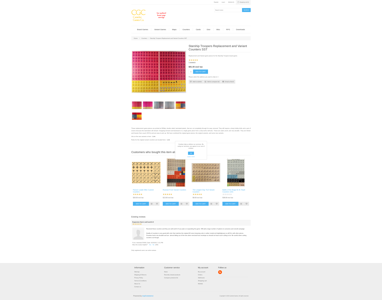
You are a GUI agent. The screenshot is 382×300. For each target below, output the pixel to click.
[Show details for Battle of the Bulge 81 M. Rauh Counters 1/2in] (235, 172)
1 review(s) (192, 62)
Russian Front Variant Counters (174, 190)
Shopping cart (202, 281)
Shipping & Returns (140, 275)
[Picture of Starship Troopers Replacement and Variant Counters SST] (137, 105)
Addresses (201, 278)
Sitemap (136, 272)
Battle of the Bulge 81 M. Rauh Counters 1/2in (233, 191)
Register (216, 2)
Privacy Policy (138, 278)
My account (201, 272)
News (166, 272)
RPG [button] (228, 30)
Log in (223, 2)
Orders (200, 275)
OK (191, 153)
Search (246, 10)
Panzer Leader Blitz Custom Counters (143, 191)
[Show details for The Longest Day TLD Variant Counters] (206, 172)
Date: (149, 242)
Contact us (137, 286)
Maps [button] (174, 30)
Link (153, 136)
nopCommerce (147, 296)
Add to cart (200, 71)
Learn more (191, 156)
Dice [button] (208, 30)
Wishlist (200, 283)
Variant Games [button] (160, 30)
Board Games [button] (142, 30)
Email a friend (229, 81)
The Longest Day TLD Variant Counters (203, 191)
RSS (220, 272)
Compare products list (171, 278)
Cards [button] (198, 30)
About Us (137, 283)
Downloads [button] (240, 30)
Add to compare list (213, 81)
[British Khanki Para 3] (146, 172)
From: (134, 242)
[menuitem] (142, 29)
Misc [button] (218, 30)
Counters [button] (186, 30)
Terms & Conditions (140, 281)
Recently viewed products (172, 275)
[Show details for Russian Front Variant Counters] (176, 172)
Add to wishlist (197, 81)
